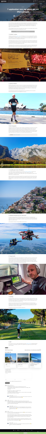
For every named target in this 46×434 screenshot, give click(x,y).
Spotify (19, 430)
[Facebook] (26, 430)
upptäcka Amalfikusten (28, 171)
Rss (32, 430)
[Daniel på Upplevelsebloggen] (14, 16)
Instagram (24, 430)
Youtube (15, 430)
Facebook (28, 430)
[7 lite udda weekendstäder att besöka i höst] (23, 358)
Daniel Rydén (11, 395)
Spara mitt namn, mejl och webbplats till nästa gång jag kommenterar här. (13, 381)
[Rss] (31, 430)
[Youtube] (13, 430)
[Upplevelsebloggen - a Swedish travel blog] (3, 1)
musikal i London (18, 36)
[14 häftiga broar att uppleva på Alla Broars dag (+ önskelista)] (35, 358)
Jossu (8, 400)
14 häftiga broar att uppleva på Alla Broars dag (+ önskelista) (34, 364)
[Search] (44, 1)
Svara (9, 398)
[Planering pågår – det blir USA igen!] (10, 358)
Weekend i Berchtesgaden (16, 134)
